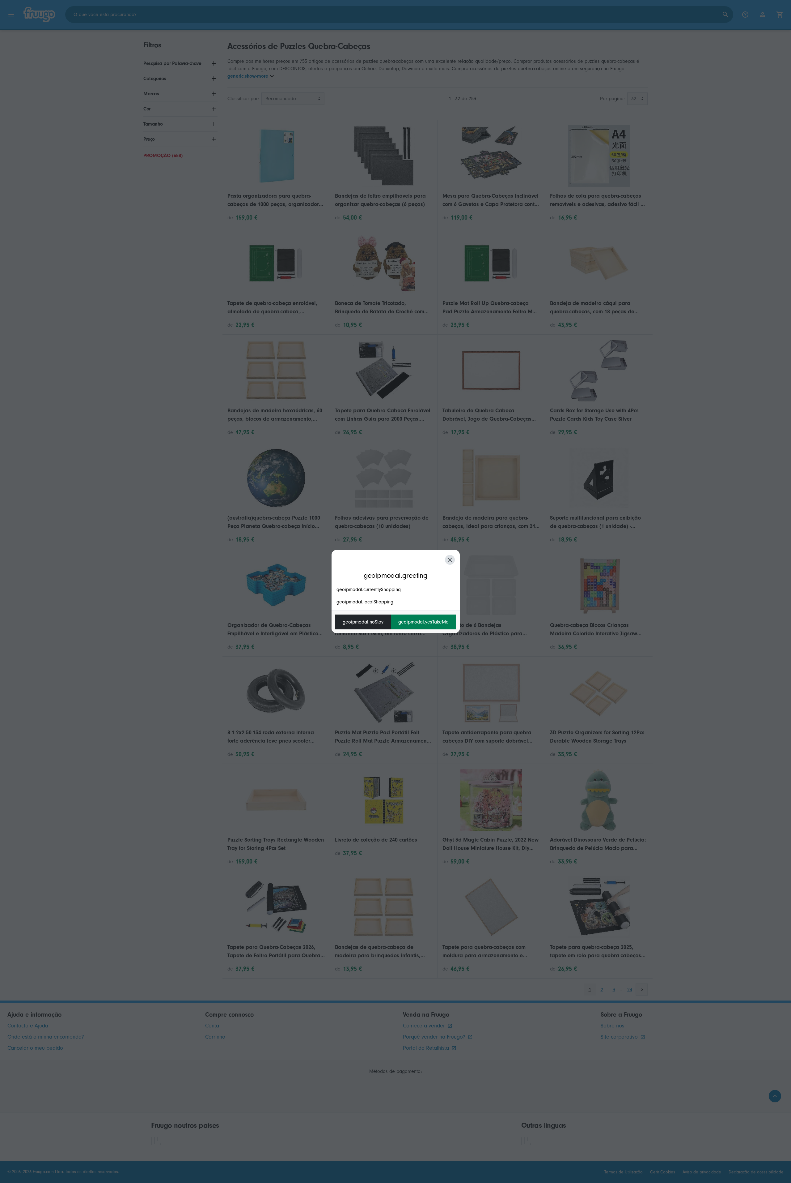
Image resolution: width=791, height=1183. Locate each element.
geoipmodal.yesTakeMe (423, 622)
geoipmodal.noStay (363, 622)
